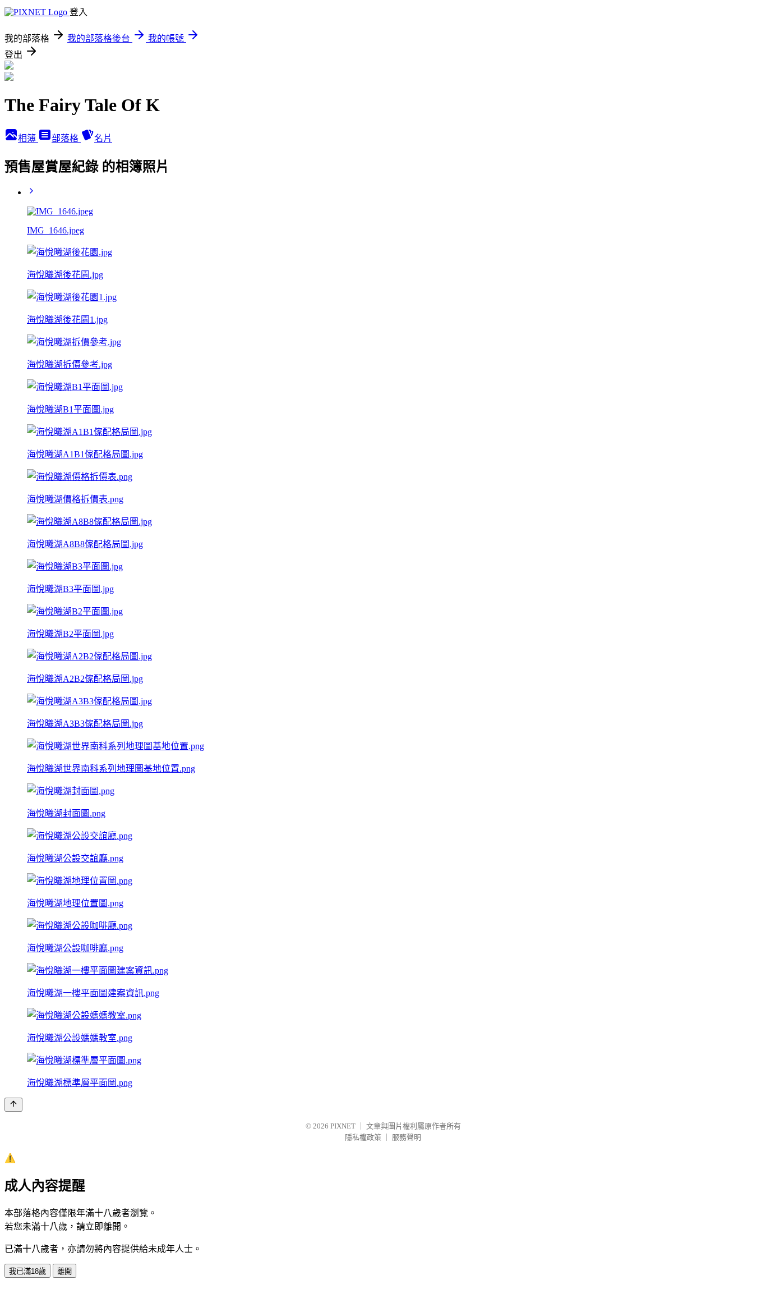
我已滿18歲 (27, 1271)
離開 (64, 1271)
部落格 (66, 138)
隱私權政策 (363, 1137)
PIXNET (343, 1126)
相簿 (28, 138)
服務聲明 (406, 1137)
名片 (103, 138)
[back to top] (13, 1105)
